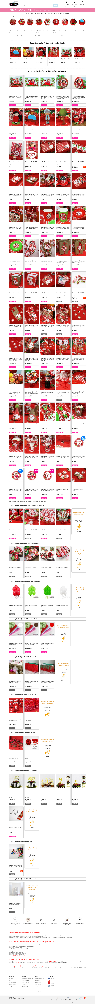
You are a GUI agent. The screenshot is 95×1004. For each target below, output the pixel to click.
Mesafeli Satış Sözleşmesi (39, 978)
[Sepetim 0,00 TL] (82, 0)
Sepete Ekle (12, 105)
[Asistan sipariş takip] (74, 0)
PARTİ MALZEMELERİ (22, 10)
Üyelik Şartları (37, 980)
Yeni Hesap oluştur (38, 991)
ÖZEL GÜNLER (39, 10)
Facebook (52, 978)
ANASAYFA (12, 36)
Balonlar (35, 1)
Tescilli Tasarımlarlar (12, 982)
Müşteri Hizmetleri (38, 984)
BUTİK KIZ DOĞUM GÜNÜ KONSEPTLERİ (38, 36)
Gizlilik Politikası (38, 982)
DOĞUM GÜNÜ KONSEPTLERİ (13, 10)
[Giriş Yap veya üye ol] (66, 0)
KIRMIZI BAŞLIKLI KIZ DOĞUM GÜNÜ (55, 36)
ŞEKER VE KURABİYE (30, 10)
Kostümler (41, 1)
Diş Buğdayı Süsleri (48, 1)
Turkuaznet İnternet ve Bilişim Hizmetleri (70, 1002)
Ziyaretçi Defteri (11, 988)
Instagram (52, 985)
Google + (52, 980)
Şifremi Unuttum (37, 993)
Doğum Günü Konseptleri (28, 1)
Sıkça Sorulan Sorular (12, 984)
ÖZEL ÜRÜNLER (47, 10)
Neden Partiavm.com (12, 986)
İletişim (10, 980)
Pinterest (52, 983)
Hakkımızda (11, 978)
